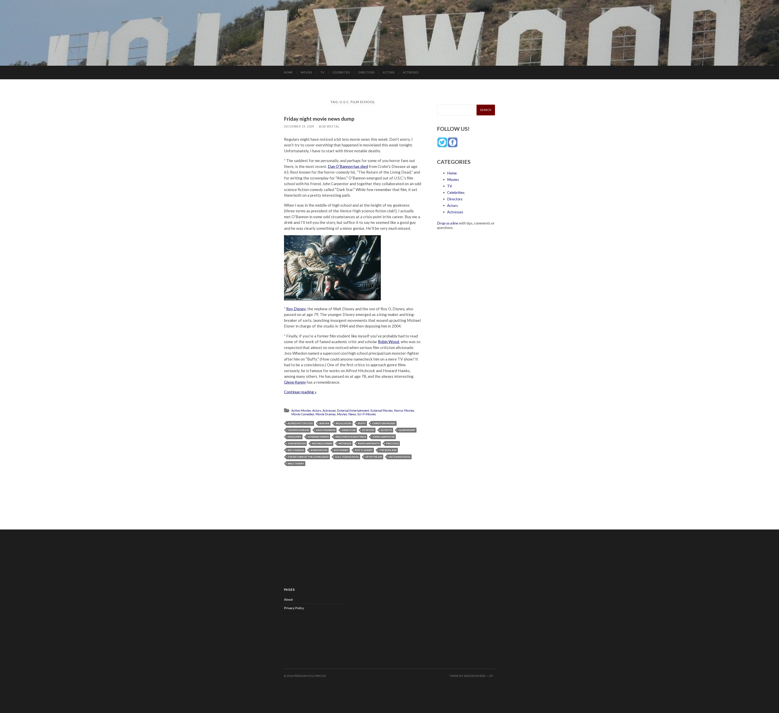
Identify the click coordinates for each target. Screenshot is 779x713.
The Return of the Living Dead (308, 456)
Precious (392, 443)
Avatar (324, 423)
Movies (306, 72)
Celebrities (341, 72)
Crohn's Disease (298, 430)
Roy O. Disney (364, 450)
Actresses (411, 72)
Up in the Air (373, 456)
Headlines (294, 436)
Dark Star (349, 430)
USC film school (399, 456)
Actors (389, 72)
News (352, 414)
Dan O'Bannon (325, 430)
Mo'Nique (345, 443)
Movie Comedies (302, 414)
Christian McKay (383, 423)
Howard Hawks (318, 436)
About (288, 599)
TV (322, 72)
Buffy (362, 423)
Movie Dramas (325, 414)
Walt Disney (296, 463)
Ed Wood (368, 430)
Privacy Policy (294, 608)
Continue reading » (300, 392)
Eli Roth (386, 430)
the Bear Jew (388, 450)
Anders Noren (474, 676)
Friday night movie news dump (319, 119)
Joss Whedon (297, 443)
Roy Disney (296, 308)
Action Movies (301, 410)
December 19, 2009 (299, 126)
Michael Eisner (322, 443)
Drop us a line (447, 223)
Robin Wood (388, 341)
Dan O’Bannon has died (348, 166)
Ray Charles (296, 450)
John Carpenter (383, 436)
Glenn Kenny (295, 382)
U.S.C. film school (347, 456)
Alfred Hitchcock (300, 423)
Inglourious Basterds (350, 436)
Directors (366, 72)
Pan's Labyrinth (369, 443)
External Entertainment (353, 410)
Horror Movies (404, 410)
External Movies (381, 410)
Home (288, 72)
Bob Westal (329, 126)
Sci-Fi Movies (366, 414)
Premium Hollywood (310, 676)
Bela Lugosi (343, 423)
